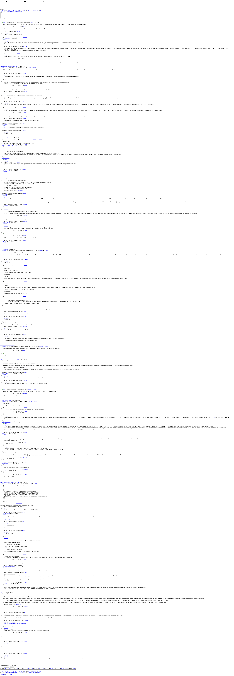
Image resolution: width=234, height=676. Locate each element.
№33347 (26, 469)
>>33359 (6, 655)
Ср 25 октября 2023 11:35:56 (13, 281)
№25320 (30, 401)
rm (33, 10)
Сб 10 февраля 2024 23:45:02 (13, 380)
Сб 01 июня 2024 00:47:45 (13, 334)
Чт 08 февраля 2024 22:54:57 (13, 230)
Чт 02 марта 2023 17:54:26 (13, 107)
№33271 (24, 451)
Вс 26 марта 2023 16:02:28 (13, 451)
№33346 (25, 462)
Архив (30, 672)
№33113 (30, 483)
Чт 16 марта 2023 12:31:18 (13, 169)
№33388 (24, 123)
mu (15, 10)
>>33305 (6, 561)
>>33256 (6, 87)
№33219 (25, 407)
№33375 (24, 305)
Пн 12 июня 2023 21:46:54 (13, 536)
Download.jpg (3, 387)
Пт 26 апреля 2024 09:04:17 (13, 326)
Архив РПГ (11, 11)
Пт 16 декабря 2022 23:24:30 (13, 432)
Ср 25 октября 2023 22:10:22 (13, 582)
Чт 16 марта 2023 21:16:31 (13, 193)
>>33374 (6, 308)
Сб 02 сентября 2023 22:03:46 (13, 469)
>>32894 (6, 55)
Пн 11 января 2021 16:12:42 (19, 22)
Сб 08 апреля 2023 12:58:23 (13, 221)
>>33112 (163, 417)
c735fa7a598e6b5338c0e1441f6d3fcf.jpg (10, 145)
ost (19, 11)
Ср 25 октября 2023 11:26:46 (13, 632)
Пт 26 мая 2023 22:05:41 (12, 530)
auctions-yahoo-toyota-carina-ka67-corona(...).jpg (10, 482)
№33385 (24, 118)
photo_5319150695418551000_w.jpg (7, 345)
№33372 (25, 372)
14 (25, 668)
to (37, 10)
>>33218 (6, 409)
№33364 (25, 653)
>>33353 (6, 614)
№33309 (41, 250)
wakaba (2, 674)
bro (5, 10)
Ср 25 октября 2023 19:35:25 (13, 653)
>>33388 (6, 132)
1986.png (4, 458)
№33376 (24, 311)
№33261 (24, 112)
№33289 (23, 506)
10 (17, 668)
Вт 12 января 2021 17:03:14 (13, 37)
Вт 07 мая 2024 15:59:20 (24, 346)
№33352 (42, 593)
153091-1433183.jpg (6, 513)
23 (41, 668)
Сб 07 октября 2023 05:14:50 (13, 572)
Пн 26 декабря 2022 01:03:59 (13, 156)
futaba (6, 674)
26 (46, 668)
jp (32, 10)
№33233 (25, 156)
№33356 (26, 620)
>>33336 (6, 318)
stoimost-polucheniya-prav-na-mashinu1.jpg (8, 66)
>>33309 (6, 261)
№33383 (23, 350)
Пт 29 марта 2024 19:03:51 (13, 316)
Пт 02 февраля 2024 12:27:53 (18, 360)
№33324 (24, 565)
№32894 (25, 46)
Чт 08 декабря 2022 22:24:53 (13, 407)
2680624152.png (5, 158)
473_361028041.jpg (6, 583)
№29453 (34, 139)
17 (30, 668)
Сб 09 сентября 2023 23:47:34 (13, 606)
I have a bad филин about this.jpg (8, 566)
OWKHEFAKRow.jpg (6, 463)
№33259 (24, 101)
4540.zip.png (4, 194)
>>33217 (98, 438)
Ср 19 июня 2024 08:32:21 (13, 118)
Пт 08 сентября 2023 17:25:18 (24, 593)
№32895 (18, 53)
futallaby (10, 674)
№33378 (24, 316)
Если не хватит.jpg (6, 222)
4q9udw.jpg (2, 592)
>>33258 (6, 103)
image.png (4, 241)
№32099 (29, 67)
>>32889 (6, 33)
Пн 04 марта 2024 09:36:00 (13, 296)
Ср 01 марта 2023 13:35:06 (13, 101)
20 (36, 668)
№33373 (25, 380)
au (2, 10)
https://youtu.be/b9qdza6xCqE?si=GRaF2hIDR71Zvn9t (15, 623)
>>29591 (6, 149)
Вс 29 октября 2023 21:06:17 (13, 474)
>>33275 (6, 226)
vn (40, 10)
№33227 (25, 144)
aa (28, 10)
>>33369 (6, 376)
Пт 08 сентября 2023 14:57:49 (13, 259)
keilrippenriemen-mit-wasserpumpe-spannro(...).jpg (10, 359)
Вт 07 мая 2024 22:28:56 (12, 350)
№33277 (25, 221)
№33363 (25, 281)
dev (9, 10)
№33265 (24, 169)
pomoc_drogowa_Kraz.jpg (5, 137)
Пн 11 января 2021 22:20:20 (13, 26)
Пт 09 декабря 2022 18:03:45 (13, 420)
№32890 (18, 31)
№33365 (25, 582)
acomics (16, 11)
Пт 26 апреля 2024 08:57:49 (13, 321)
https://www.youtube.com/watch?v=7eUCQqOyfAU (14, 518)
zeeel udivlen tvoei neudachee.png (8, 412)
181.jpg (3, 443)
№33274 (25, 204)
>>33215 (213, 417)
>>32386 (6, 447)
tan (35, 10)
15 (26, 668)
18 (32, 668)
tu (21, 10)
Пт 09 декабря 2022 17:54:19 (13, 411)
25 (45, 668)
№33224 (25, 411)
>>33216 (13, 162)
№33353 (26, 606)
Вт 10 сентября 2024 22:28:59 (13, 58)
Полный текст (20, 190)
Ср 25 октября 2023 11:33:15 (13, 265)
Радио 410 (3, 11)
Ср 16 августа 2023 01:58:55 (13, 462)
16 (28, 668)
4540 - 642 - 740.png (6, 170)
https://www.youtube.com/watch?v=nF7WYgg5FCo (14, 477)
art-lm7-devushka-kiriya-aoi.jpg (6, 20)
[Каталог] (33, 9)
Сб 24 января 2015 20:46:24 (18, 401)
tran (19, 10)
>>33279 (6, 547)
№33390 (25, 58)
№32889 (25, 26)
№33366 (25, 474)
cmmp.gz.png (4, 433)
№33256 (25, 79)
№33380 (25, 321)
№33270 (24, 442)
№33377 (24, 235)
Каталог (73, 668)
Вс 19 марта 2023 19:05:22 (13, 442)
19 (34, 668)
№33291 (23, 521)
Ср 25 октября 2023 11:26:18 (13, 626)
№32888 (31, 22)
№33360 (25, 632)
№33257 (25, 85)
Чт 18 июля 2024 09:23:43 (12, 130)
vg (24, 10)
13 (23, 668)
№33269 (24, 193)
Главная (38, 672)
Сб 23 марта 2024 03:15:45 (13, 235)
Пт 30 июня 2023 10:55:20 (13, 559)
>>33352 (6, 608)
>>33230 (18, 162)
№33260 (24, 107)
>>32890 (6, 41)
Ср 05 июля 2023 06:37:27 (24, 250)
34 (61, 668)
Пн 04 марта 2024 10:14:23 (13, 305)
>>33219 (6, 416)
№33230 (25, 432)
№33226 (25, 420)
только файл (13, 665)
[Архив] (14, 9)
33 (59, 668)
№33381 (25, 326)
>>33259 (6, 109)
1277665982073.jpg (6, 38)
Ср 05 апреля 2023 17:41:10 (13, 457)
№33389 (24, 130)
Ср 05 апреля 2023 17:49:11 (13, 204)
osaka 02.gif (4, 124)
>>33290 (6, 523)
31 (56, 668)
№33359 (25, 626)
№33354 (25, 612)
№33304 (24, 536)
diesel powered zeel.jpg (6, 422)
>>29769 (6, 209)
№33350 (26, 259)
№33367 (30, 389)
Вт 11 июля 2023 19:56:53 (12, 565)
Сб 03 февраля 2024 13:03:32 (13, 367)
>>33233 (6, 174)
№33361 (25, 641)
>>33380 (6, 328)
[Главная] (52, 9)
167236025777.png (6, 205)
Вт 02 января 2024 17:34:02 (13, 393)
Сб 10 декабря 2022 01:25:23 (13, 144)
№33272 (25, 457)
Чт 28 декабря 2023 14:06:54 (18, 389)
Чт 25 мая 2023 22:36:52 (12, 512)
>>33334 (6, 298)
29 (52, 668)
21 (37, 668)
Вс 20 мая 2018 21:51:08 (17, 67)
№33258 (25, 91)
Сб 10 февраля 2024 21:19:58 (13, 372)
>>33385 (6, 127)
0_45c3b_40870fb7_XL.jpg (5, 400)
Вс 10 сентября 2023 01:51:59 (13, 612)
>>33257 (6, 93)
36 (65, 668)
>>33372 (6, 382)
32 (57, 668)
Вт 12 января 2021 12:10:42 (9, 31)
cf (18, 11)
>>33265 (6, 197)
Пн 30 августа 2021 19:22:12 (18, 483)
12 (21, 668)
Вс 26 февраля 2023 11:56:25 (13, 79)
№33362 (25, 265)
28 (50, 668)
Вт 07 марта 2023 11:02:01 (13, 112)
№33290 (23, 512)
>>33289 (6, 516)
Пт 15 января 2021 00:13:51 (13, 46)
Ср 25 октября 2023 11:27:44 (13, 641)
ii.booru (7, 11)
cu (7, 10)
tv (22, 10)
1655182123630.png (4, 249)
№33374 (24, 296)
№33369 (30, 360)
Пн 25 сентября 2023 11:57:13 (13, 620)
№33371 (25, 230)
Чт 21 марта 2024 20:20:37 (13, 311)
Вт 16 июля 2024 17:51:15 (12, 123)
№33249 (25, 73)
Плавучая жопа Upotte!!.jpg (7, 373)
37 (67, 668)
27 (48, 668)
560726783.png (5, 470)
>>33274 (6, 217)
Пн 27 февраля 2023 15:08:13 (13, 85)
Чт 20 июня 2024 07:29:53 (12, 240)
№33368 (25, 393)
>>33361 (6, 657)
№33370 (25, 367)
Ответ (37, 22)
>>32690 (6, 161)
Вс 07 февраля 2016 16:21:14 (21, 139)
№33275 (25, 215)
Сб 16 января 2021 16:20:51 (10, 53)
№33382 (41, 346)
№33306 (24, 559)
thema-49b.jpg (5, 351)
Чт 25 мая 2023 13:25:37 (12, 506)
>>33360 (6, 643)
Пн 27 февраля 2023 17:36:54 (13, 91)
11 (19, 668)
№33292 (23, 530)
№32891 (25, 37)
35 (63, 668)
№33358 (25, 572)
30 (54, 668)
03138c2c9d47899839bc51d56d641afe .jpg (10, 231)
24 (43, 668)
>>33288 (6, 508)
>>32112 (6, 75)
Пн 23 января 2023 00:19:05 (13, 73)
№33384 (24, 334)
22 (39, 668)
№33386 (24, 240)
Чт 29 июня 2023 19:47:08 (12, 554)
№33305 (24, 554)
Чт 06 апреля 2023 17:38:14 (13, 215)
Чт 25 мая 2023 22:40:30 (12, 521)
